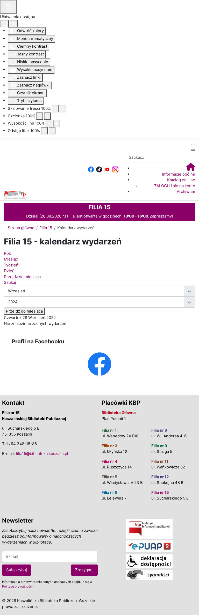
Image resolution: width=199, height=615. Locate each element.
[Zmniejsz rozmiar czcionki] (39, 116)
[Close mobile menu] (193, 150)
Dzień (9, 270)
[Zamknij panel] (14, 23)
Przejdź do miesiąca (24, 311)
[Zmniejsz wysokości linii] (49, 123)
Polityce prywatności (17, 586)
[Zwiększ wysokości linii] (56, 123)
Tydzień (11, 265)
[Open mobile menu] (193, 144)
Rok (7, 253)
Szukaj (10, 282)
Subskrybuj (16, 569)
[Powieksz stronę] (63, 108)
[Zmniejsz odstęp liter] (44, 131)
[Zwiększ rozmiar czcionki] (47, 116)
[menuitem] (190, 168)
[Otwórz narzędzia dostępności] (8, 7)
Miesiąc (11, 259)
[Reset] (4, 23)
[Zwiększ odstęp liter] (52, 131)
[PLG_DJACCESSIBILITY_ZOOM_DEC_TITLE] (55, 108)
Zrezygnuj (84, 569)
